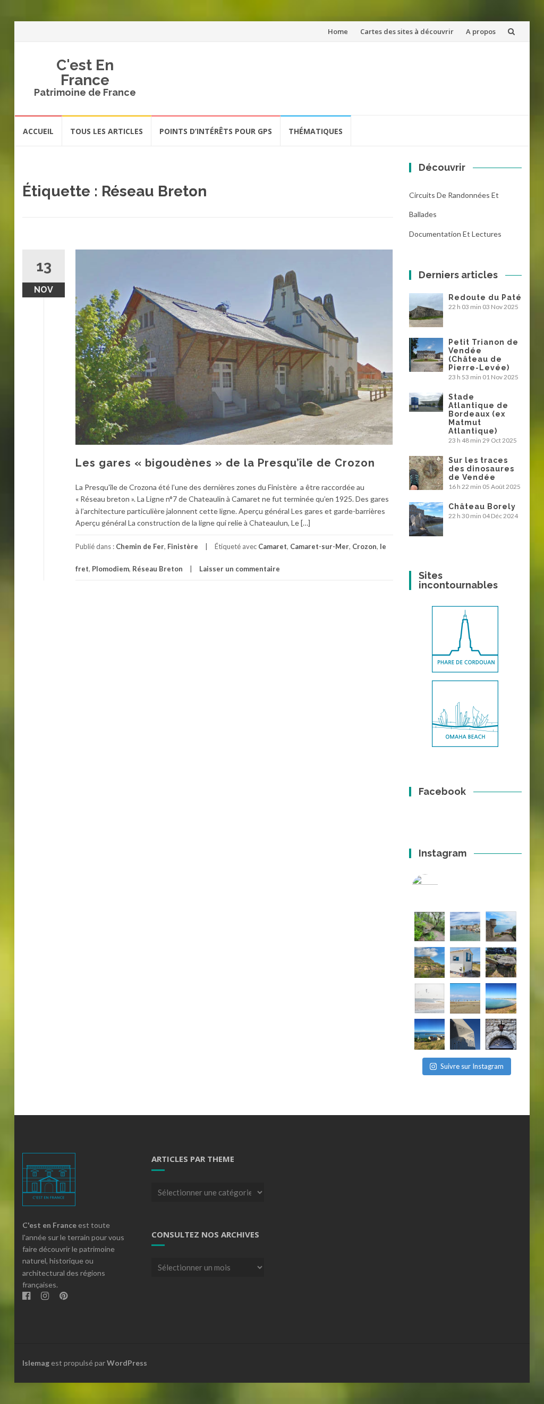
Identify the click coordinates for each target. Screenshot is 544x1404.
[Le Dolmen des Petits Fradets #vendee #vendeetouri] (501, 962)
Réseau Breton (157, 568)
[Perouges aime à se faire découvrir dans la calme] (501, 1034)
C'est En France (85, 72)
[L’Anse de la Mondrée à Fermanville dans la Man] (501, 998)
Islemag (35, 1362)
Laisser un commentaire (239, 568)
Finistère (182, 546)
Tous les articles (106, 131)
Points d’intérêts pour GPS (215, 131)
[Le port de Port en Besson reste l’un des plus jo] (429, 1034)
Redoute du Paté (485, 297)
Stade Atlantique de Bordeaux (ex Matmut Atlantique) (478, 414)
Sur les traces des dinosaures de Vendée (481, 468)
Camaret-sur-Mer (319, 546)
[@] (441, 887)
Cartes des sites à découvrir (407, 31)
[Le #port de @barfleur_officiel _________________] (465, 926)
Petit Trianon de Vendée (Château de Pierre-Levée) (483, 355)
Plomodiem (110, 568)
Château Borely (482, 506)
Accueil (38, 131)
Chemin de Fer (140, 546)
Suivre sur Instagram (472, 1066)
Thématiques (315, 131)
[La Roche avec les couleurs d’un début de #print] (429, 962)
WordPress (127, 1362)
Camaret (272, 546)
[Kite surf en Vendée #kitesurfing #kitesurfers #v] (429, 998)
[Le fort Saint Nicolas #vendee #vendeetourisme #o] (501, 926)
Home (338, 31)
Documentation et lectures (455, 233)
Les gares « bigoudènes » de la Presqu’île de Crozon (225, 462)
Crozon (364, 546)
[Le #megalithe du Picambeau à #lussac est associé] (429, 926)
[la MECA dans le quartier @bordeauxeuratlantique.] (465, 1034)
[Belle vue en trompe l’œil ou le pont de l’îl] (465, 998)
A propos (481, 31)
